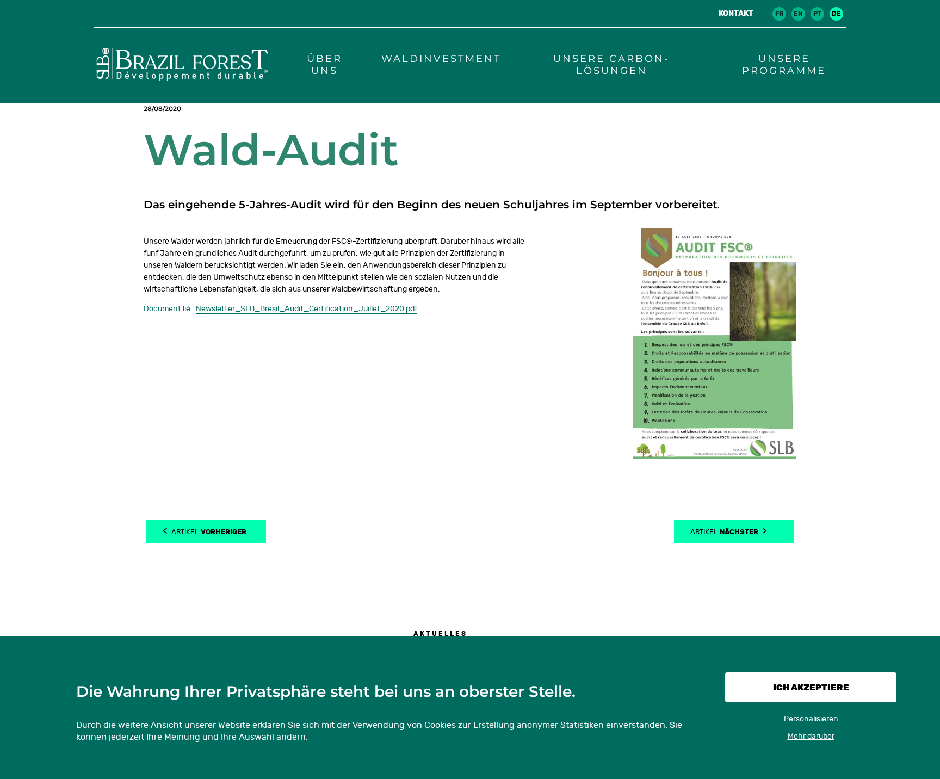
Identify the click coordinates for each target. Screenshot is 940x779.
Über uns (324, 65)
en (798, 13)
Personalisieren (811, 719)
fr (779, 13)
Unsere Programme (784, 65)
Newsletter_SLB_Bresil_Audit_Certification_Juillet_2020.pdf (306, 308)
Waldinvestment (441, 59)
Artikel (208, 531)
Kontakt (736, 13)
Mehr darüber (811, 736)
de (836, 13)
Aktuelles (440, 634)
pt (817, 13)
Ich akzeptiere (811, 687)
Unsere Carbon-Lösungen (611, 65)
